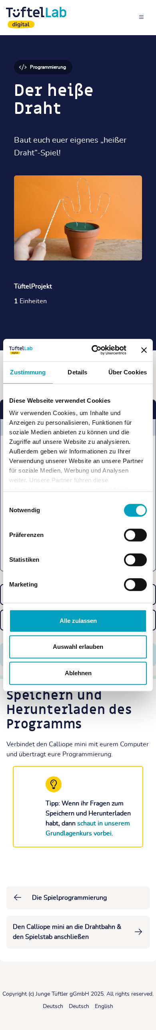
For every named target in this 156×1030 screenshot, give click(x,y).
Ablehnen (78, 673)
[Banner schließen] (144, 350)
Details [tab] (77, 372)
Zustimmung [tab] (28, 372)
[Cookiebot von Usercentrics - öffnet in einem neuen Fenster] (94, 350)
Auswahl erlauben (78, 646)
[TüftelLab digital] (36, 17)
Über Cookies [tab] (127, 372)
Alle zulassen (78, 620)
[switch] (135, 535)
